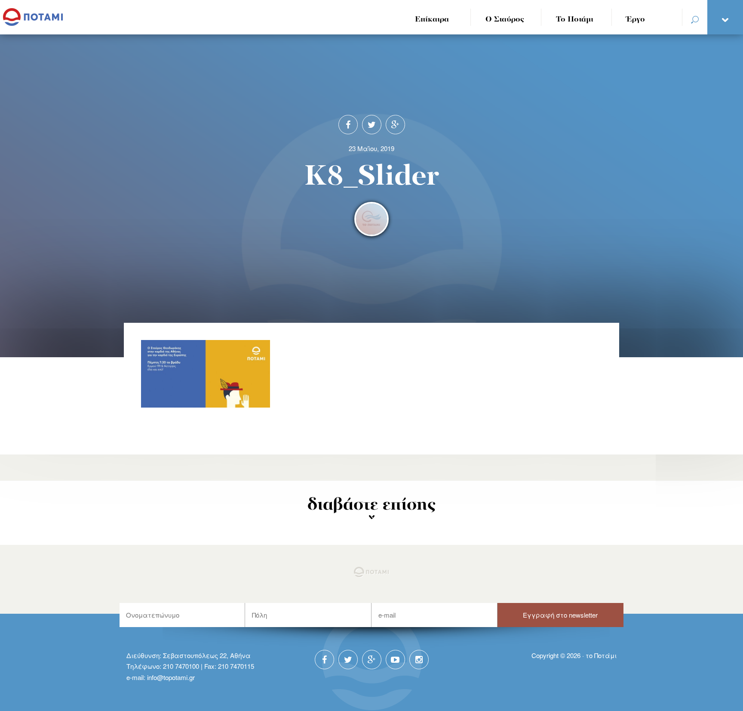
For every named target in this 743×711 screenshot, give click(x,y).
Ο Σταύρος (504, 19)
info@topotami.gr (171, 677)
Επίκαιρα (432, 19)
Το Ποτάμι (574, 19)
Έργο (635, 19)
